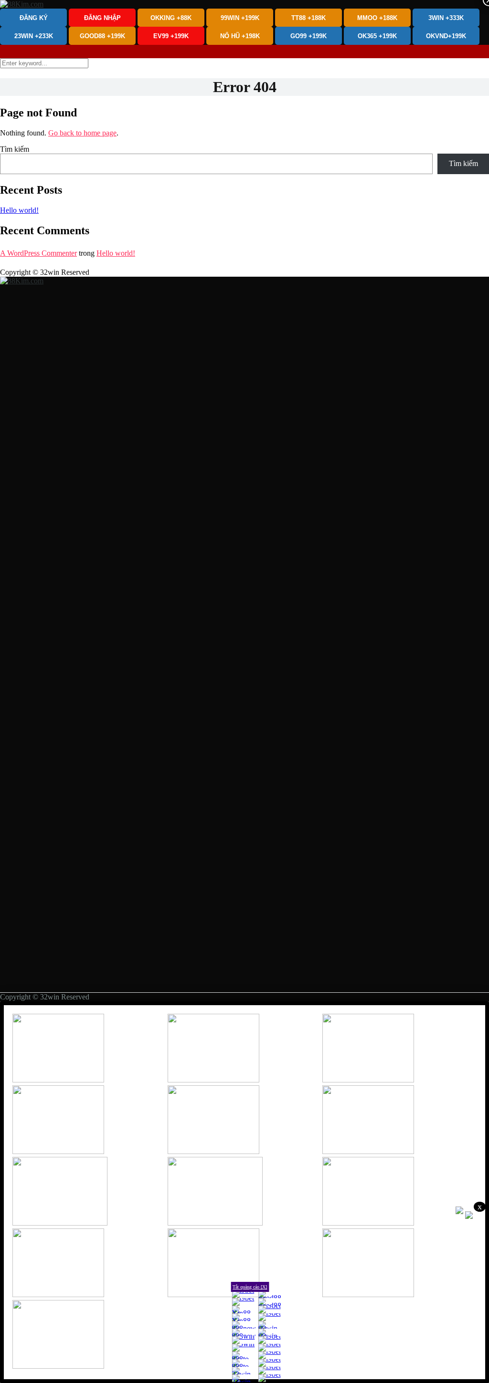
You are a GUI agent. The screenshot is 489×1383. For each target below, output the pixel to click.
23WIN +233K (33, 36)
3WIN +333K (446, 17)
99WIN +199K (240, 17)
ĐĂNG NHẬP (102, 17)
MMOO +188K (377, 17)
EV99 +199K (171, 36)
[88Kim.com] (21, 4)
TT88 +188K (308, 17)
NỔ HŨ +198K (240, 36)
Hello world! (19, 210)
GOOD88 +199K (102, 36)
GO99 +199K (308, 36)
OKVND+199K (446, 36)
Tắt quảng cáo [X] (250, 1286)
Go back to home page (82, 133)
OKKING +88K (170, 17)
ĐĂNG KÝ (34, 17)
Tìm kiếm (14, 149)
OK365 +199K (377, 36)
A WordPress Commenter (38, 253)
